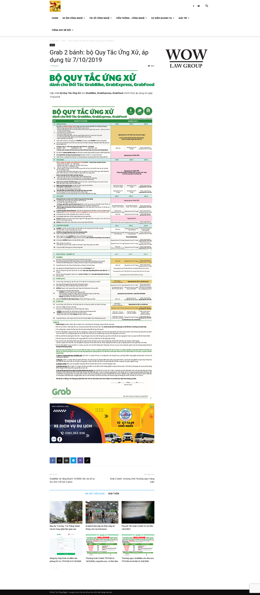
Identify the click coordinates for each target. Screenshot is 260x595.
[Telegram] (73, 460)
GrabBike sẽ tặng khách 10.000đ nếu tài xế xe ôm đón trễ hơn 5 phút (72, 480)
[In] (66, 460)
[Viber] (80, 460)
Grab (63, 40)
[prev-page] (51, 567)
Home (55, 18)
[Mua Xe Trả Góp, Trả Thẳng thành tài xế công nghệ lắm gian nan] (66, 512)
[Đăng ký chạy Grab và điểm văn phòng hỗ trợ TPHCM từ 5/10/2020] (66, 544)
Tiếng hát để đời (61, 30)
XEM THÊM (113, 494)
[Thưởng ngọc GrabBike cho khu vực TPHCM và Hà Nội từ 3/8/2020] (138, 544)
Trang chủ (54, 40)
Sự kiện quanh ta (161, 18)
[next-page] (56, 567)
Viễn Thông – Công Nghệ (130, 18)
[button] (206, 6)
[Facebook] (193, 6)
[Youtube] (198, 6)
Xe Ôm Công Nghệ (72, 18)
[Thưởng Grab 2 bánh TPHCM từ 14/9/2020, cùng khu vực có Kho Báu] (102, 544)
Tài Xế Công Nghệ (99, 18)
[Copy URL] (87, 460)
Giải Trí (183, 18)
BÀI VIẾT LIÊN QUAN (95, 494)
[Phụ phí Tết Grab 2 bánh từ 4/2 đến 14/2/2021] (138, 512)
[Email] (60, 460)
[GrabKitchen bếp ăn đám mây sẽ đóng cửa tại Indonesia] (102, 512)
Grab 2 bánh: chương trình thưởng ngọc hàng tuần (132, 480)
